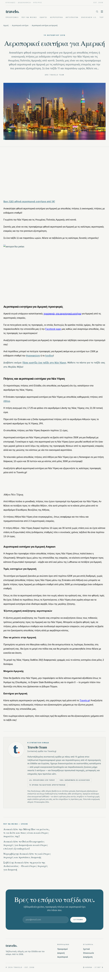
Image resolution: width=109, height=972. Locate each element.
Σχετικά (86, 949)
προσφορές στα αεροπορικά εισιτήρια (62, 313)
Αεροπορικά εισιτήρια (20, 25)
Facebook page (53, 329)
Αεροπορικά (56, 17)
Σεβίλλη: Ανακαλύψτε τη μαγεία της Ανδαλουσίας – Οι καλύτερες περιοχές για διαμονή (25, 866)
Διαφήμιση (88, 957)
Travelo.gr (85, 700)
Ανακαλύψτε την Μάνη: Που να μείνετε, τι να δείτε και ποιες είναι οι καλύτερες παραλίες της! (26, 832)
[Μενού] (101, 11)
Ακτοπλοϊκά (72, 17)
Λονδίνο (49, 355)
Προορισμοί (12, 17)
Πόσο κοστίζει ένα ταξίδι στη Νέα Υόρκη (44, 362)
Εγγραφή (78, 920)
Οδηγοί (43, 17)
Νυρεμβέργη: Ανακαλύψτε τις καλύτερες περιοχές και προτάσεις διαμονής (27, 855)
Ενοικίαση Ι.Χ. (89, 17)
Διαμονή (61, 953)
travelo (12, 11)
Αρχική (6, 25)
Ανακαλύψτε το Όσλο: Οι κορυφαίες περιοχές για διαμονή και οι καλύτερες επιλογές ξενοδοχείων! (25, 845)
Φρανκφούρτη (33, 355)
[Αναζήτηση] (97, 11)
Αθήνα (6, 401)
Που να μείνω (29, 17)
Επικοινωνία (88, 953)
